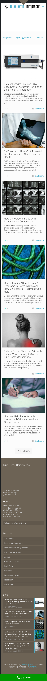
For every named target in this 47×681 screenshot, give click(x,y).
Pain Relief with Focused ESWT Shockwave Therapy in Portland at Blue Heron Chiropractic (23, 87)
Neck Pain (8, 580)
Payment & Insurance (13, 543)
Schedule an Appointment (15, 523)
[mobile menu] (43, 6)
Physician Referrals (12, 552)
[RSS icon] (26, 670)
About (7, 557)
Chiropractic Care (11, 561)
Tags (16, 37)
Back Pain (8, 566)
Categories (6, 37)
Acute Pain (8, 584)
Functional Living (11, 575)
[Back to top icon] (23, 662)
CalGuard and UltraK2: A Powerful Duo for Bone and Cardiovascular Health (23, 154)
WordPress (33, 667)
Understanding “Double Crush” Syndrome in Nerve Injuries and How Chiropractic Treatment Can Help (22, 287)
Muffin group (27, 664)
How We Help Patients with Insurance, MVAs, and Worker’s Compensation (21, 419)
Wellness (8, 570)
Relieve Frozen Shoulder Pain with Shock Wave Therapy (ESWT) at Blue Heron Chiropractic (23, 354)
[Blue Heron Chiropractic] (22, 6)
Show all (41, 37)
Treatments (9, 538)
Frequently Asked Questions (16, 547)
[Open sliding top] (23, 2)
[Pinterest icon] (21, 670)
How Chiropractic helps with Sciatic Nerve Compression (20, 220)
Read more (39, 108)
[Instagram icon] (23, 670)
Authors (27, 37)
